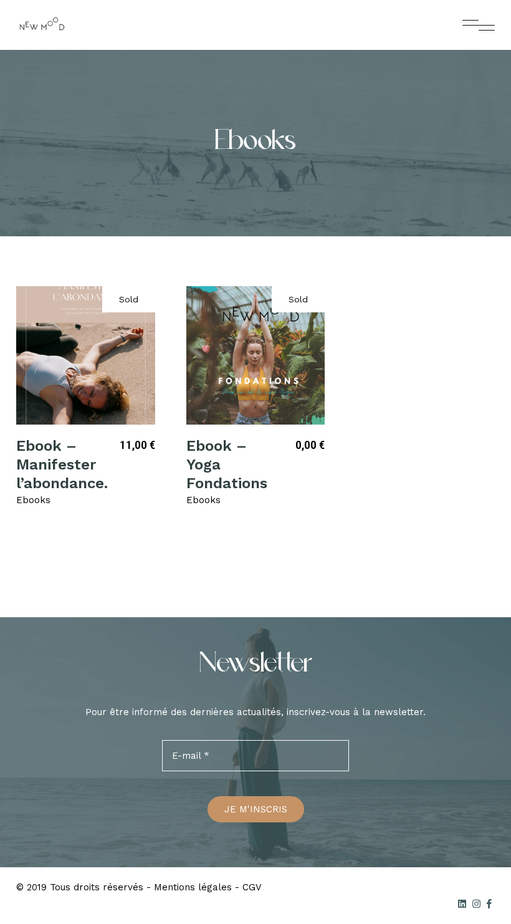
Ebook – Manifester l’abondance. (62, 464)
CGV (252, 887)
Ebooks (33, 500)
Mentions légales (193, 887)
